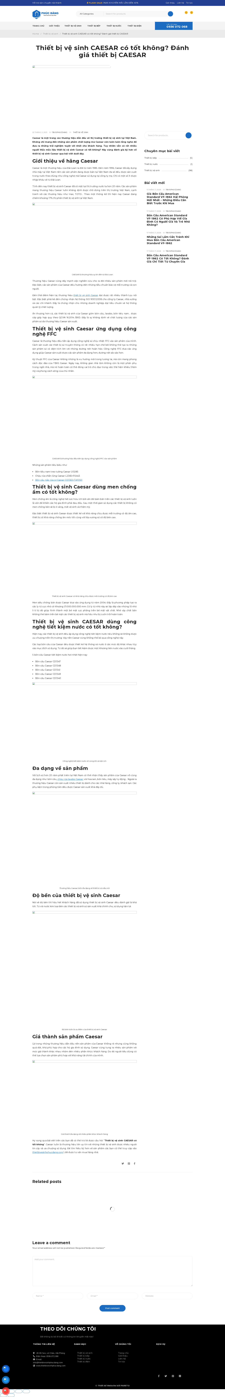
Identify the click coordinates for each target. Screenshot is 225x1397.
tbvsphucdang (59, 132)
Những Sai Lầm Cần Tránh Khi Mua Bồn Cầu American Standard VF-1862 (168, 240)
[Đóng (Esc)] (26, 1391)
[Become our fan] (158, 1376)
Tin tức (189, 3)
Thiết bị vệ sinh (50, 34)
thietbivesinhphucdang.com (47, 1152)
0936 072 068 (177, 26)
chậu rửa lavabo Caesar (70, 779)
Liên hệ (180, 3)
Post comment (112, 1308)
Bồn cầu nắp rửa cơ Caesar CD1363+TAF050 (58, 480)
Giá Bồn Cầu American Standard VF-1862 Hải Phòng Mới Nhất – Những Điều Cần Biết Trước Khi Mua (167, 198)
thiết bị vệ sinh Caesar (85, 295)
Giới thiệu (170, 3)
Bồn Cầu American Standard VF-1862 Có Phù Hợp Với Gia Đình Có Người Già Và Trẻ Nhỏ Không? (168, 220)
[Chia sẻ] (18, 1391)
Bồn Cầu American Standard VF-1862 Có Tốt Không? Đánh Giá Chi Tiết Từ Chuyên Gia (168, 258)
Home (35, 34)
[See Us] (173, 1376)
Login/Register (179, 14)
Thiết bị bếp (150, 158)
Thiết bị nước (151, 164)
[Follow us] (165, 1376)
